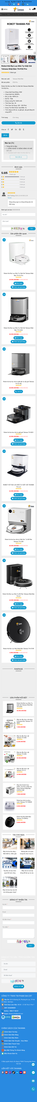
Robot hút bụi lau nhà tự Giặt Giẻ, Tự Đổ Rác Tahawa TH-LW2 (18, 540)
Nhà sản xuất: (5, 79)
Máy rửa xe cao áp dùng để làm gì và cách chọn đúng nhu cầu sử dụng (27, 872)
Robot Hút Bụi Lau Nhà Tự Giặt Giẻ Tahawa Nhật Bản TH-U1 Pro (18, 274)
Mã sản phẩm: (5, 82)
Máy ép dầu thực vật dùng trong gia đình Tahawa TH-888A (25, 721)
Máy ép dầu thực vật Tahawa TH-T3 (23, 769)
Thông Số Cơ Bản (11, 146)
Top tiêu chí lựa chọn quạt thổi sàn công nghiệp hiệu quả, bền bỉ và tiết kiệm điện (10, 872)
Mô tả (5, 135)
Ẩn (13, 143)
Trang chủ (4, 14)
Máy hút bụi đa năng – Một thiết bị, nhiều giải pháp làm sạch (10, 853)
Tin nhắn (5, 927)
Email (4, 912)
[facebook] (9, 4)
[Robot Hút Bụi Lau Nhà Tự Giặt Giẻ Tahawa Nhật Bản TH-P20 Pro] (18, 9)
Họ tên (4, 904)
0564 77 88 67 (17, 1)
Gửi (32, 228)
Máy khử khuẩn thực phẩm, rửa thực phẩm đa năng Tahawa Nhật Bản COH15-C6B (24, 787)
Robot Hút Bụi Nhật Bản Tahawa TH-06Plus (24, 817)
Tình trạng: (4, 117)
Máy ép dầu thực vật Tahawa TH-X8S (23, 736)
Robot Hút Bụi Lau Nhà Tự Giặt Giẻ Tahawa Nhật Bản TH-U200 (18, 329)
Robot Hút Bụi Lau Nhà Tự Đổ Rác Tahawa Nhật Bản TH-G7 (18, 595)
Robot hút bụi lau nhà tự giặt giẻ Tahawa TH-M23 (18, 432)
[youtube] (18, 4)
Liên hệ (19, 123)
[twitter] (14, 4)
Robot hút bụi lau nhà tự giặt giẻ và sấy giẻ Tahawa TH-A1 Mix (18, 382)
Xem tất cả (18, 157)
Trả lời (9, 198)
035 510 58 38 (27, 1)
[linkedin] (28, 4)
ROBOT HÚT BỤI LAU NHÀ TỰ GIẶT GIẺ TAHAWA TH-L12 (18, 486)
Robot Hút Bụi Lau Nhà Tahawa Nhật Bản (22, 14)
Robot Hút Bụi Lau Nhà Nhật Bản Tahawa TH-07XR (18, 648)
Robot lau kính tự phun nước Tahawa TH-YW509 (24, 801)
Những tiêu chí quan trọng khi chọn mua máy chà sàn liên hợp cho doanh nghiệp (27, 853)
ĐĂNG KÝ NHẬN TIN (18, 900)
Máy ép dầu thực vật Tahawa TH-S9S (23, 753)
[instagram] (23, 4)
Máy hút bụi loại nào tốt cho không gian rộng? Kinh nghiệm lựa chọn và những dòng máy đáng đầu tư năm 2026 (10, 891)
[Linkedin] (16, 129)
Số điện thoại (6, 919)
